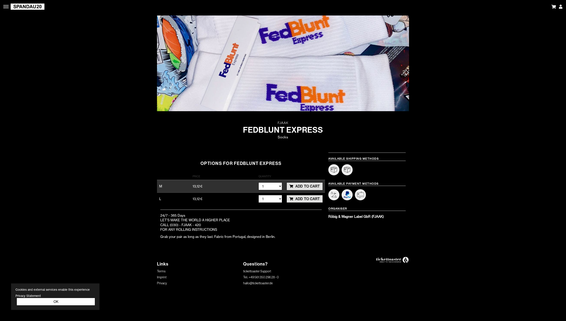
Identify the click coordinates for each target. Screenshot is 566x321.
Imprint (161, 277)
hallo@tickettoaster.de (258, 283)
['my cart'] (554, 7)
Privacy (162, 283)
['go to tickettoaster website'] (392, 259)
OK (56, 302)
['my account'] (561, 7)
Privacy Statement (28, 296)
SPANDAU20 (124, 7)
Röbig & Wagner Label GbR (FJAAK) (356, 216)
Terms (161, 271)
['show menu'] (6, 6)
